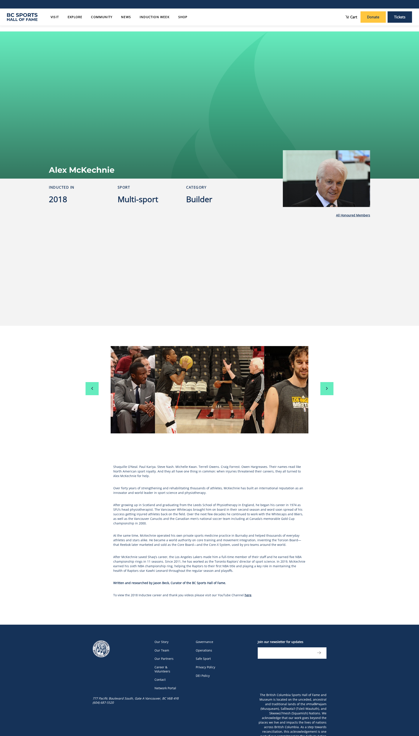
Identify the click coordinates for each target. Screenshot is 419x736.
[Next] (326, 388)
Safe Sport (203, 659)
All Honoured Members (353, 215)
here (248, 595)
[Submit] (317, 653)
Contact (160, 679)
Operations (204, 650)
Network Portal (165, 688)
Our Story (161, 642)
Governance (204, 642)
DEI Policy (203, 676)
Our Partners (164, 659)
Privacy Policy (205, 667)
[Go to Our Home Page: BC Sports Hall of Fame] (22, 17)
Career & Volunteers (162, 669)
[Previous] (92, 388)
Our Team (162, 650)
